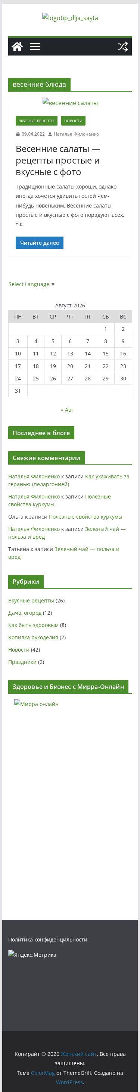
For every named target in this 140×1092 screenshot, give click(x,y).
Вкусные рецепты (37, 120)
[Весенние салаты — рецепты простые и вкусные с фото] (70, 103)
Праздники (22, 661)
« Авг (67, 409)
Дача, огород (24, 612)
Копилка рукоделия (33, 637)
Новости (73, 120)
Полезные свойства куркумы (85, 516)
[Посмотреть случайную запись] (123, 47)
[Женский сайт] (17, 47)
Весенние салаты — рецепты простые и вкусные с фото (58, 160)
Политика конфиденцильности (47, 939)
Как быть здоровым (33, 625)
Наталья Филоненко (76, 134)
